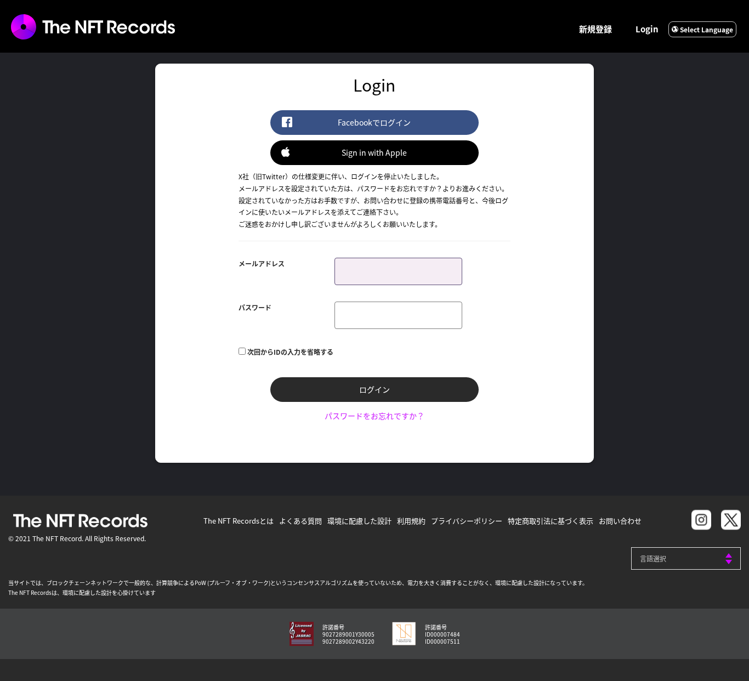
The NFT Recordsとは (238, 520)
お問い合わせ (620, 520)
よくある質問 (300, 520)
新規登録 (595, 29)
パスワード (255, 307)
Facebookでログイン (374, 122)
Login (647, 29)
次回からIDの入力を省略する (290, 351)
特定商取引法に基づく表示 (550, 520)
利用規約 (411, 520)
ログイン (374, 389)
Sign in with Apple (374, 152)
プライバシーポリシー (466, 520)
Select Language (705, 29)
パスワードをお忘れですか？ (374, 415)
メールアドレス (262, 263)
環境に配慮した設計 (359, 520)
